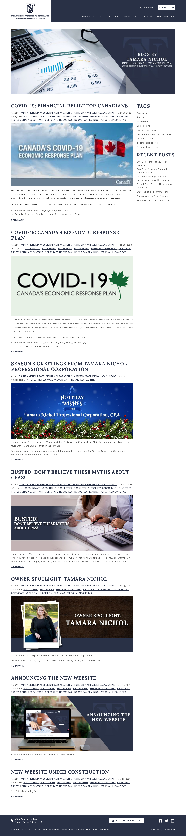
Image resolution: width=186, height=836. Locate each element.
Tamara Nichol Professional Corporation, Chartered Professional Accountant (71, 830)
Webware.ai (169, 830)
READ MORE (17, 220)
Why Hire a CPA (111, 16)
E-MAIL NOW (166, 7)
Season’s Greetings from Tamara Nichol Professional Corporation (69, 366)
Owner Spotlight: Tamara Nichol (59, 579)
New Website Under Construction (60, 772)
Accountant (31, 116)
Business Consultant (102, 116)
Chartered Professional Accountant (46, 380)
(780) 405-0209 (150, 7)
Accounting (47, 116)
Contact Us (169, 16)
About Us (85, 16)
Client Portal (146, 16)
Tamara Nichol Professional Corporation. (71, 655)
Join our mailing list (128, 820)
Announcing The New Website (53, 678)
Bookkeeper (64, 116)
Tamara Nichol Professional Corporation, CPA (71, 442)
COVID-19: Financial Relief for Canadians (69, 106)
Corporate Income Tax (58, 120)
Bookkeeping (80, 116)
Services (97, 16)
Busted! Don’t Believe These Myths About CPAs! (70, 474)
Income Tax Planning (86, 120)
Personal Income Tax (113, 120)
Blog (158, 16)
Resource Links (129, 16)
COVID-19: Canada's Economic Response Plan (65, 235)
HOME (75, 16)
